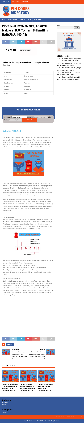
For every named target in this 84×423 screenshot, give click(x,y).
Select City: (30, 117)
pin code (9, 344)
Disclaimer (25, 1)
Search (59, 25)
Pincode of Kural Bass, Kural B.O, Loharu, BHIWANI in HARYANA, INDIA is (45, 387)
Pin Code (4, 412)
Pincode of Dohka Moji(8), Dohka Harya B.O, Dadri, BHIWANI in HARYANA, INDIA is (27, 387)
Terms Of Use (15, 1)
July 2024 (4, 405)
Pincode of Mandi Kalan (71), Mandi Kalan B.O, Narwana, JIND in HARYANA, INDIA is (10, 387)
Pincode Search (12, 20)
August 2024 (5, 403)
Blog (29, 20)
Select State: (7, 117)
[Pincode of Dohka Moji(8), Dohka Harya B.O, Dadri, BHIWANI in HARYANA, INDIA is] (28, 376)
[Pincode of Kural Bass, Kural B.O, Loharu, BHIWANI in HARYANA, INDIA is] (46, 376)
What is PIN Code (12, 131)
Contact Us (37, 20)
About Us (22, 20)
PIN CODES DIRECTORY (44, 421)
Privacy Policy (5, 1)
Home (3, 20)
